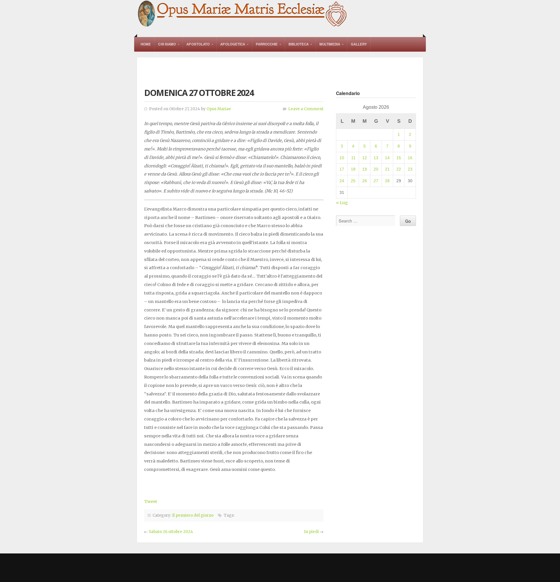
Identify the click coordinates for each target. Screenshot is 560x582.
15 (398, 157)
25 (353, 180)
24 (342, 180)
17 (342, 169)
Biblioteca (298, 44)
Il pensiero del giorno (193, 515)
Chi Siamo (167, 44)
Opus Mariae (218, 108)
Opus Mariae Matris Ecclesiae (242, 14)
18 (353, 169)
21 (387, 169)
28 (387, 180)
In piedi (311, 531)
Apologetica (232, 44)
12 (364, 157)
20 (376, 169)
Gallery (359, 44)
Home (146, 44)
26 (364, 180)
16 (410, 157)
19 (364, 169)
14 (387, 157)
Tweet (150, 501)
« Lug (342, 202)
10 (342, 157)
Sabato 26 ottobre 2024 (171, 531)
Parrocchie (267, 44)
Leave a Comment (305, 108)
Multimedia (329, 44)
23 (410, 169)
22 (398, 169)
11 (353, 157)
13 (376, 157)
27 (376, 180)
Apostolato (198, 44)
